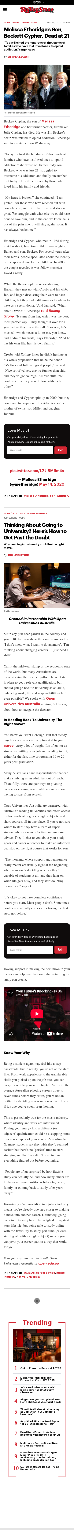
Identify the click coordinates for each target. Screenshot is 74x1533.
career (9, 745)
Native (21, 1276)
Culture (18, 513)
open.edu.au (48, 1263)
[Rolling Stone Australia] (37, 11)
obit (53, 495)
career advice (45, 1272)
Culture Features (36, 513)
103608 (29, 1272)
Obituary (63, 495)
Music (16, 22)
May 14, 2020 (51, 484)
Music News (30, 22)
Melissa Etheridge (36, 495)
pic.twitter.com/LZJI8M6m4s (37, 471)
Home (7, 22)
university (33, 1276)
